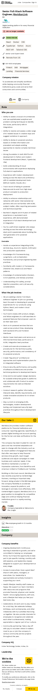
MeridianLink (20, 14)
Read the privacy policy (8, 682)
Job (14, 99)
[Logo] (6, 2)
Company (25, 99)
